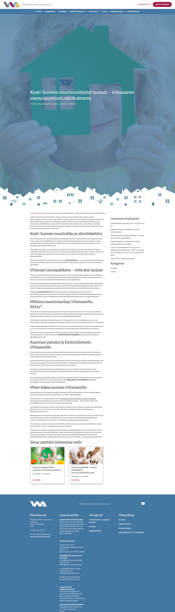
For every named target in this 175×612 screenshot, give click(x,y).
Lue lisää (36, 480)
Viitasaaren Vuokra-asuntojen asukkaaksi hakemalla (78, 398)
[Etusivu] (38, 504)
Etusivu (38, 11)
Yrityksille (93, 11)
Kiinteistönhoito (77, 11)
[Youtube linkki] (143, 505)
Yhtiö (104, 11)
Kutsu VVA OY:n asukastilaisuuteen (122, 258)
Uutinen (113, 272)
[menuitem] (38, 11)
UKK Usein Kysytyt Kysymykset (131, 532)
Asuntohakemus (162, 4)
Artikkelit (72, 104)
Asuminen (62, 11)
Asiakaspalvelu (117, 11)
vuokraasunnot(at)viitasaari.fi (40, 536)
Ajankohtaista (133, 11)
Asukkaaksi (49, 11)
